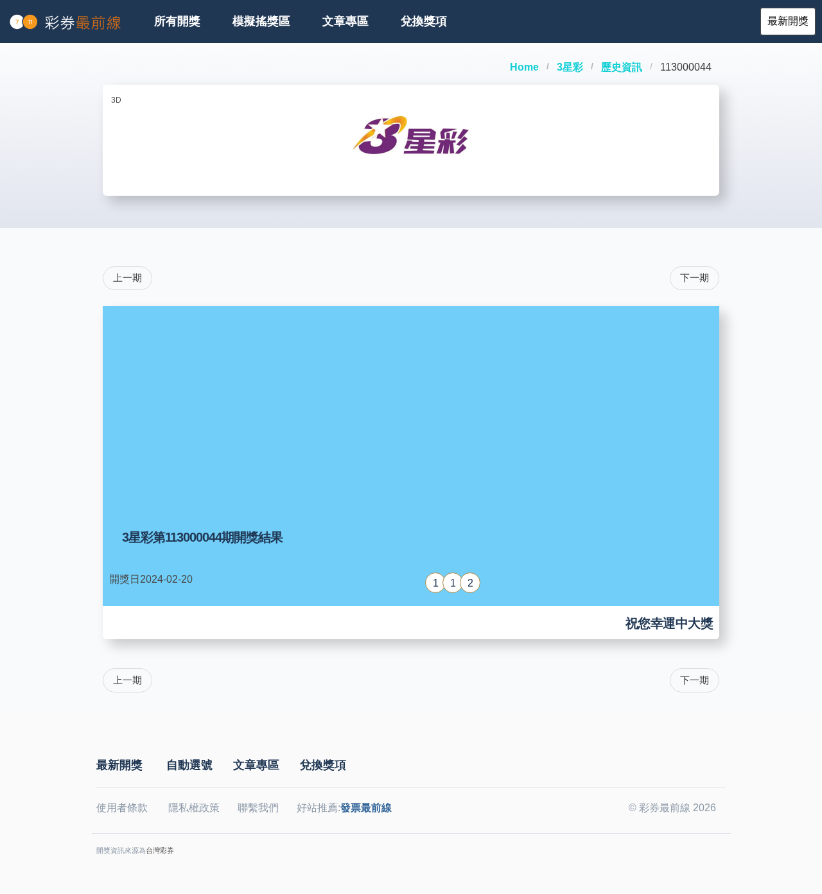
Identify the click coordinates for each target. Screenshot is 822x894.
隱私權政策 (194, 807)
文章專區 (345, 21)
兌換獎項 (424, 21)
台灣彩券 (160, 850)
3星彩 (570, 67)
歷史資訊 (621, 67)
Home (524, 67)
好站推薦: (344, 807)
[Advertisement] (411, 409)
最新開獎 (119, 765)
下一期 (694, 277)
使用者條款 (122, 807)
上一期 (127, 277)
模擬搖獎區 (261, 21)
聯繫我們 (258, 807)
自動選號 (189, 765)
